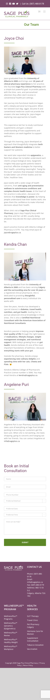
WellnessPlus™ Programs (10, 617)
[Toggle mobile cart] (39, 11)
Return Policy (28, 665)
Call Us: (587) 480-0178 (33, 4)
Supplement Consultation (32, 639)
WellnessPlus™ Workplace (10, 647)
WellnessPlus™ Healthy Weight (11, 641)
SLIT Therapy (33, 616)
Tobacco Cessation (35, 645)
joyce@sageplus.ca (12, 232)
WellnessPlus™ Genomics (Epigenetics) (10, 626)
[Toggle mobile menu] (44, 11)
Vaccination (32, 649)
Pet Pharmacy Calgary (33, 625)
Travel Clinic (32, 620)
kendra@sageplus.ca (28, 375)
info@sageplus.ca (12, 441)
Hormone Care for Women (35, 632)
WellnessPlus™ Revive (10, 634)
